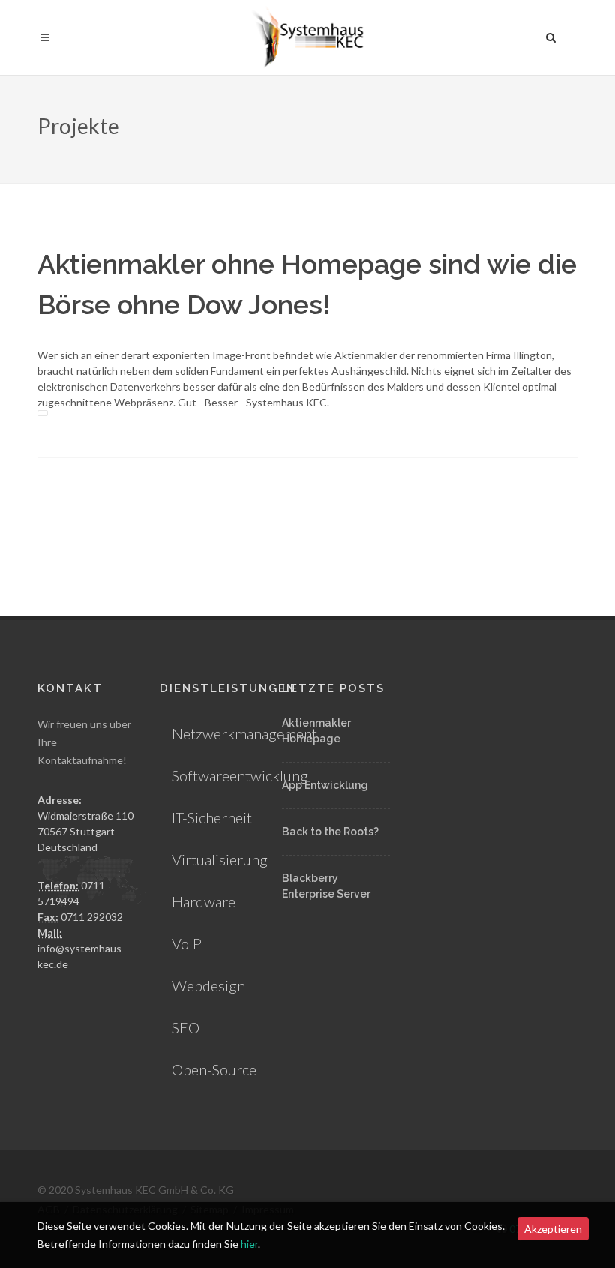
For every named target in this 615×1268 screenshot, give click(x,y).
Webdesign (208, 985)
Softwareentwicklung (240, 775)
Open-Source (214, 1069)
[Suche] (551, 35)
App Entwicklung (325, 785)
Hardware (204, 901)
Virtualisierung (220, 859)
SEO (186, 1027)
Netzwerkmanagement (244, 733)
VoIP (187, 943)
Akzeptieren (553, 1228)
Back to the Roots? (330, 832)
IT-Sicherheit (212, 817)
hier (249, 1243)
